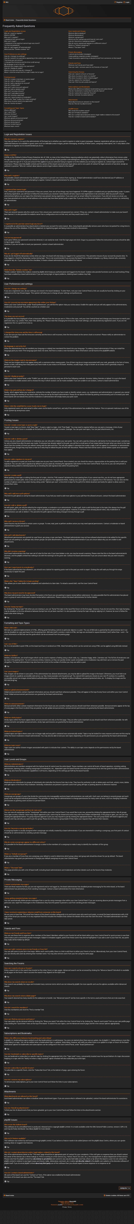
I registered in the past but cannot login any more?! (22, 43)
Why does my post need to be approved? (18, 101)
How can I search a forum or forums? (81, 74)
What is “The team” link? (76, 47)
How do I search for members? (79, 80)
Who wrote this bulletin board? (79, 111)
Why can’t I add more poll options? (16, 87)
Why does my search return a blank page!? (83, 78)
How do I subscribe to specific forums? (82, 93)
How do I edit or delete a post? (14, 81)
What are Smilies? (10, 114)
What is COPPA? (9, 35)
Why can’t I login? (10, 41)
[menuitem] (5, 2)
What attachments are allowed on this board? (84, 102)
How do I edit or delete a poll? (14, 89)
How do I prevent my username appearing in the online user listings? (28, 58)
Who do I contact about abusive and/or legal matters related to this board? (94, 115)
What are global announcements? (16, 118)
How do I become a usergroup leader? (81, 41)
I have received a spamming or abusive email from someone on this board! (94, 58)
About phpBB (33, 1129)
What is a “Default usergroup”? (79, 45)
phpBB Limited (65, 1127)
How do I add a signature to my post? (17, 83)
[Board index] (64, 11)
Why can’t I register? (11, 37)
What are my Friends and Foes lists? (80, 65)
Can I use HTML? (10, 112)
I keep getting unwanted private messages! (83, 56)
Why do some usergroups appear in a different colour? (87, 43)
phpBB (105, 351)
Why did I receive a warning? (14, 95)
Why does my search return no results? (82, 76)
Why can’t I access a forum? (14, 91)
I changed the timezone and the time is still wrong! (22, 62)
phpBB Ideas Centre (101, 1141)
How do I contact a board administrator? (82, 117)
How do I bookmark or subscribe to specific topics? (86, 91)
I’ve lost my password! (11, 45)
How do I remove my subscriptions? (80, 95)
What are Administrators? (77, 33)
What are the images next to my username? (19, 66)
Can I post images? (11, 116)
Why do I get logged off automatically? (17, 47)
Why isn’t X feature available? (78, 113)
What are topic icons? (11, 126)
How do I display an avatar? (13, 68)
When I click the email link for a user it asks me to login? (24, 72)
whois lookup (31, 1157)
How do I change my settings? (14, 56)
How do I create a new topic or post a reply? (19, 79)
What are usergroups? (76, 37)
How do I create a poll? (12, 85)
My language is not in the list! (14, 64)
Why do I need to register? (13, 33)
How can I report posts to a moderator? (17, 97)
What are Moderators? (76, 35)
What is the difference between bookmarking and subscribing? (90, 89)
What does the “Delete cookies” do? (17, 49)
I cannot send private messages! (79, 54)
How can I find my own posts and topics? (82, 82)
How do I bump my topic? (13, 103)
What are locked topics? (12, 124)
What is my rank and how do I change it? (18, 70)
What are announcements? (13, 120)
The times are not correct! (13, 60)
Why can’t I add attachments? (14, 93)
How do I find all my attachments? (80, 104)
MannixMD (72, 1201)
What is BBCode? (10, 110)
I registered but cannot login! (14, 39)
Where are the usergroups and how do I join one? (85, 39)
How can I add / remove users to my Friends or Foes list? (88, 67)
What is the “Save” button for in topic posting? (20, 99)
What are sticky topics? (12, 122)
